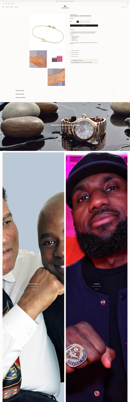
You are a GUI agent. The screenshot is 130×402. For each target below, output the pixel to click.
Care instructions (20, 90)
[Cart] (127, 7)
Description (72, 29)
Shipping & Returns (20, 94)
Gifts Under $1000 (73, 14)
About (3, 3)
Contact (9, 3)
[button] (3, 7)
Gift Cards (12, 3)
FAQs (6, 3)
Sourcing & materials (20, 97)
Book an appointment (75, 62)
